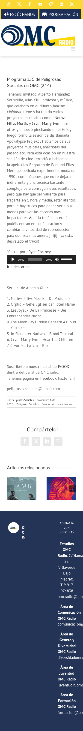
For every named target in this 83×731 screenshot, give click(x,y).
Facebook (48, 378)
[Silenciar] (57, 259)
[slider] (67, 259)
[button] (10, 488)
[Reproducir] (13, 259)
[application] (41, 259)
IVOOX (63, 366)
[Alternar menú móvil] (73, 48)
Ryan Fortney (40, 251)
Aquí (33, 217)
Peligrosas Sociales (23, 400)
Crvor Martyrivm (45, 123)
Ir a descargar (18, 266)
